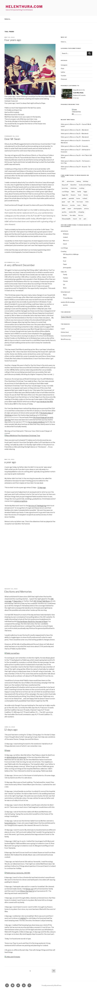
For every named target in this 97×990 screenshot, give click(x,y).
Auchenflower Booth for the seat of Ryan (32, 621)
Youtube (63, 75)
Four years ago (12, 40)
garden (64, 198)
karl (69, 202)
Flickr (62, 68)
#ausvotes (17, 601)
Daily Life (64, 272)
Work (64, 288)
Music (85, 205)
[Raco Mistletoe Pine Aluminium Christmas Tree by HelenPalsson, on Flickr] (22, 435)
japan (63, 202)
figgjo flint (65, 195)
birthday (85, 181)
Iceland (85, 198)
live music (80, 202)
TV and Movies (67, 298)
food (79, 195)
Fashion (65, 278)
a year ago (10, 462)
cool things (65, 191)
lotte (87, 202)
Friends (65, 281)
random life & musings (68, 302)
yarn (85, 219)
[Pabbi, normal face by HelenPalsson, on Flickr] (12, 653)
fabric (73, 191)
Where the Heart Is (27, 891)
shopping (81, 212)
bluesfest (73, 185)
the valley (73, 215)
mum (79, 205)
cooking (81, 188)
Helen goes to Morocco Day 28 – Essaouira (74, 146)
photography (78, 208)
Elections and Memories (18, 591)
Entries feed (65, 332)
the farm (64, 215)
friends (85, 195)
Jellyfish (23, 918)
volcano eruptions (20, 501)
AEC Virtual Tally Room (42, 601)
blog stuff (65, 185)
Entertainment (65, 292)
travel (75, 219)
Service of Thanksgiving (37, 506)
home (78, 198)
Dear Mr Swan (12, 139)
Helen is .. (8, 19)
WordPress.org (65, 339)
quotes (64, 212)
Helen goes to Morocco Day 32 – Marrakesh (75, 130)
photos (86, 208)
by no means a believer (37, 422)
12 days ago (42, 487)
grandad (71, 198)
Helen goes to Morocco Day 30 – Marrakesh (75, 137)
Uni (80, 219)
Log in (63, 328)
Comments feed (66, 336)
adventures (70, 181)
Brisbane (66, 234)
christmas (73, 188)
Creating (63, 251)
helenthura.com (24, 7)
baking (79, 181)
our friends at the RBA (45, 401)
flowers (73, 195)
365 (63, 181)
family (79, 191)
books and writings (85, 185)
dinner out (29, 889)
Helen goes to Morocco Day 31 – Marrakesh (74, 133)
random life (72, 212)
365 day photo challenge (71, 254)
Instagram (64, 65)
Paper (65, 264)
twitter (63, 72)
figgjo (85, 191)
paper (69, 208)
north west (47, 334)
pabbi (63, 208)
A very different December (19, 265)
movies (72, 205)
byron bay (65, 188)
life (73, 202)
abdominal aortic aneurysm (16, 757)
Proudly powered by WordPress (51, 985)
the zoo (80, 215)
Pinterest (64, 79)
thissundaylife (66, 219)
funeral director (10, 823)
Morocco (65, 205)
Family (65, 274)
